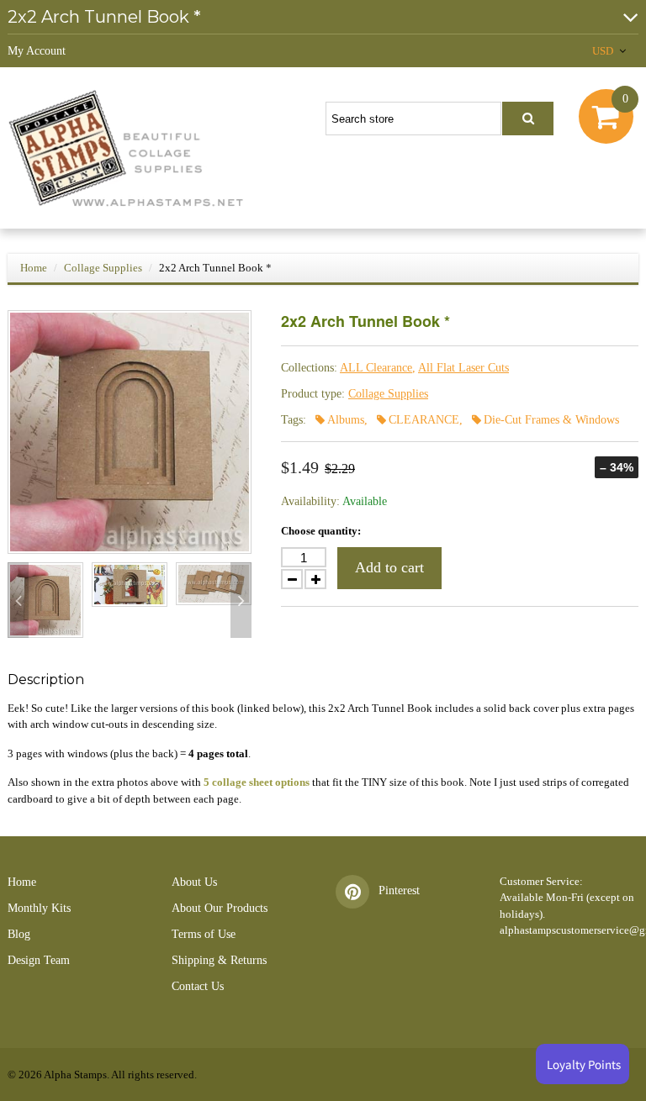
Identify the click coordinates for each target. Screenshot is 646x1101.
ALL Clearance (376, 367)
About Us (194, 882)
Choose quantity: (321, 530)
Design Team (39, 960)
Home (33, 267)
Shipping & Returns (219, 960)
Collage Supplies (103, 267)
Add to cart (389, 567)
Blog (19, 934)
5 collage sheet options (257, 782)
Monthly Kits (39, 908)
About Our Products (219, 908)
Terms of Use (204, 934)
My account (37, 51)
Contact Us (198, 986)
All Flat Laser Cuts (463, 367)
